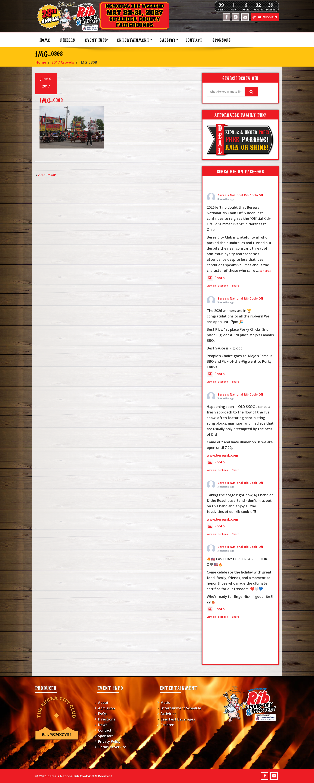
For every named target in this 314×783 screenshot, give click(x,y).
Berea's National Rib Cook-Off (240, 195)
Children (167, 724)
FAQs (102, 713)
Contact (194, 39)
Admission (106, 708)
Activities (168, 713)
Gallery (168, 39)
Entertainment (133, 39)
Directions (106, 719)
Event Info (96, 39)
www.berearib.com (222, 455)
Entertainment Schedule (180, 708)
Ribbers (67, 39)
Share (235, 285)
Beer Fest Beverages (177, 719)
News (102, 724)
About (103, 702)
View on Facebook (217, 285)
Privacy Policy (109, 741)
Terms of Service (112, 747)
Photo (219, 277)
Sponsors (222, 39)
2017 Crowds (62, 62)
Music (165, 702)
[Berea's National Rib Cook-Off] (105, 16)
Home (45, 39)
